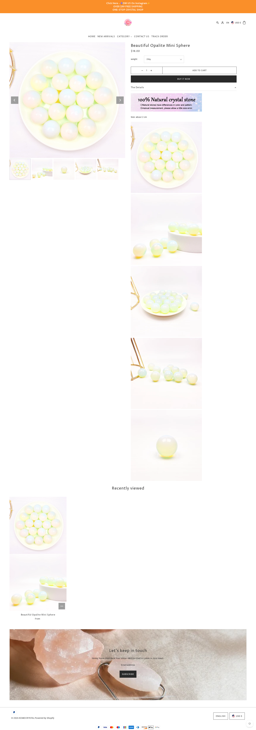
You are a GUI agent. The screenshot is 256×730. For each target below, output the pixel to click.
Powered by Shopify (44, 718)
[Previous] (14, 100)
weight (134, 59)
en (227, 22)
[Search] (217, 23)
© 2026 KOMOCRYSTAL (23, 718)
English (220, 716)
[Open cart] (244, 22)
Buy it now (183, 79)
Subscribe (128, 674)
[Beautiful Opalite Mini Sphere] (38, 554)
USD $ (238, 22)
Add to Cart (199, 70)
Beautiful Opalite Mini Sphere (38, 614)
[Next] (120, 100)
